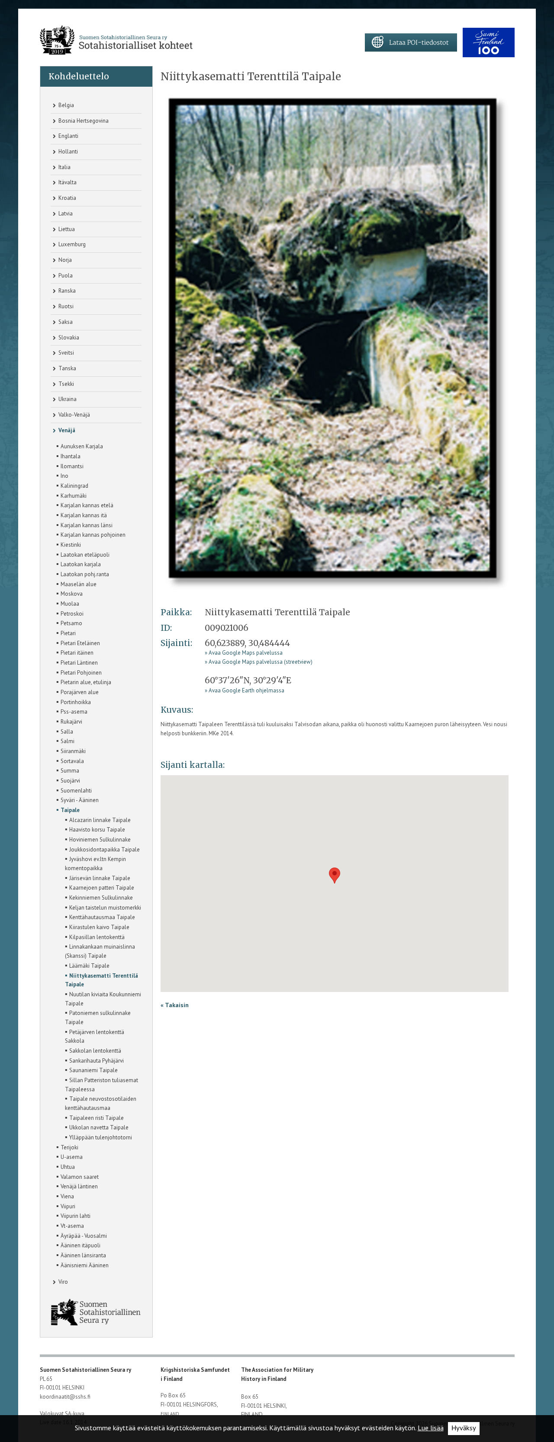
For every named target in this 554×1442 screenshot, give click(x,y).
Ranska (66, 290)
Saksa (65, 322)
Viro (62, 1281)
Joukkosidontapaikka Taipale (102, 849)
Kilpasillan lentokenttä (95, 936)
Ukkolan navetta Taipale (97, 1126)
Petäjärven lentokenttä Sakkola (94, 1036)
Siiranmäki (71, 750)
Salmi (65, 740)
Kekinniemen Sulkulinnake (99, 897)
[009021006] (338, 342)
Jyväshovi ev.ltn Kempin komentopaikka (95, 863)
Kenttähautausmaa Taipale (100, 916)
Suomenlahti (74, 790)
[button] (334, 876)
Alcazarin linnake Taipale (98, 819)
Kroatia (66, 198)
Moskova (69, 593)
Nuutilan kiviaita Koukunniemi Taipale (103, 998)
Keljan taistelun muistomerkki (103, 907)
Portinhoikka (73, 701)
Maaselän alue (76, 583)
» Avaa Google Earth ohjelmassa (244, 690)
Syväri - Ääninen (77, 799)
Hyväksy (463, 1428)
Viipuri (65, 1205)
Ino (62, 475)
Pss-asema (71, 711)
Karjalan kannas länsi (84, 524)
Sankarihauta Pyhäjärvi (94, 1060)
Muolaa (67, 603)
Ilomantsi (70, 465)
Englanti (67, 136)
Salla (64, 731)
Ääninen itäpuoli (78, 1244)
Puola (65, 275)
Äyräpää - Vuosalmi (81, 1235)
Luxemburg (71, 244)
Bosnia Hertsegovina (83, 120)
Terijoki (67, 1146)
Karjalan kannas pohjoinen (91, 534)
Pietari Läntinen (77, 662)
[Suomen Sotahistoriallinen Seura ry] (116, 40)
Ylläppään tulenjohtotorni (98, 1136)
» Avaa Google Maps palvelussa (244, 652)
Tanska (66, 368)
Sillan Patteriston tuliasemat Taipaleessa (101, 1084)
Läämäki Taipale (87, 965)
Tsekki (65, 384)
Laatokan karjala (78, 563)
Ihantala (68, 455)
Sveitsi (65, 352)
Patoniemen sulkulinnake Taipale (98, 1017)
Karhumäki (71, 495)
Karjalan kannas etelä (84, 504)
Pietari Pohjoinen (79, 672)
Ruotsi (65, 306)
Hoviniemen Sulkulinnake (98, 839)
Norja (64, 260)
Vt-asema (70, 1225)
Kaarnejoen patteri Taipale (99, 887)
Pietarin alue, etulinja (83, 681)
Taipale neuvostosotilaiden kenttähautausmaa (100, 1103)
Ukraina (67, 399)
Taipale (68, 809)
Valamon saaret (77, 1176)
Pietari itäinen (74, 652)
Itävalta (67, 182)
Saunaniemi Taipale (91, 1069)
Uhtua (65, 1166)
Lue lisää (431, 1427)
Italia (64, 167)
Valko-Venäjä (73, 414)
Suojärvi (68, 780)
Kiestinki (68, 544)
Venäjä (66, 430)
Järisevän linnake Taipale (97, 877)
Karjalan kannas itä (81, 514)
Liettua (66, 229)
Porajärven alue (77, 691)
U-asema (69, 1156)
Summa (67, 770)
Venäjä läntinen (77, 1185)
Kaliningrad (72, 485)
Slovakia (68, 337)
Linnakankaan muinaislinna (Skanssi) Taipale (100, 950)
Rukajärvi (69, 721)
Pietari (66, 632)
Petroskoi (70, 613)
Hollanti (67, 151)
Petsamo (69, 622)
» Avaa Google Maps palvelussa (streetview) (258, 662)
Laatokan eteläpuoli (83, 554)
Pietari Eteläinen (78, 642)
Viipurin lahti (73, 1215)
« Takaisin (175, 1005)
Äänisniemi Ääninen (82, 1264)
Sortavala (70, 760)
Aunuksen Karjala (79, 445)
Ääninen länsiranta (81, 1254)
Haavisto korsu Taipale (95, 829)
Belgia (65, 105)
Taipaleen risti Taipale (94, 1117)
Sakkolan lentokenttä (93, 1050)
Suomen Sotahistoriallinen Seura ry (86, 1369)
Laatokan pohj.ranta (82, 573)
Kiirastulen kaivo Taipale (97, 926)
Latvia (65, 213)
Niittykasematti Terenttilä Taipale (101, 980)
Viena (65, 1195)
